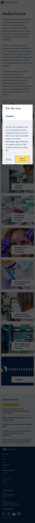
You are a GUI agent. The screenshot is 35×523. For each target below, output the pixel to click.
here (17, 141)
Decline (8, 159)
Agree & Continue (22, 159)
